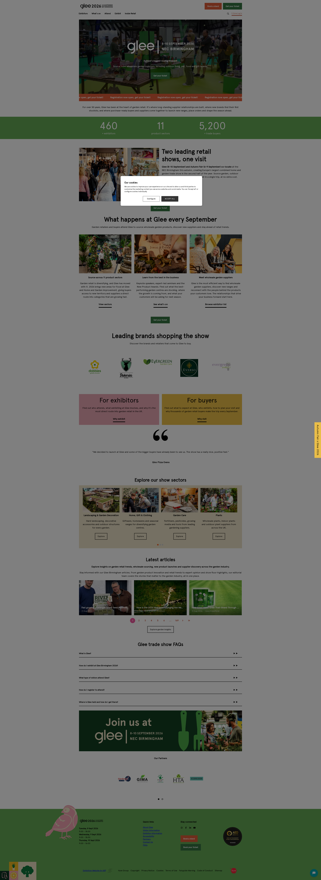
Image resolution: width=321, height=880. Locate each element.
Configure (151, 199)
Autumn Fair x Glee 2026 (317, 440)
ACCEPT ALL (170, 199)
